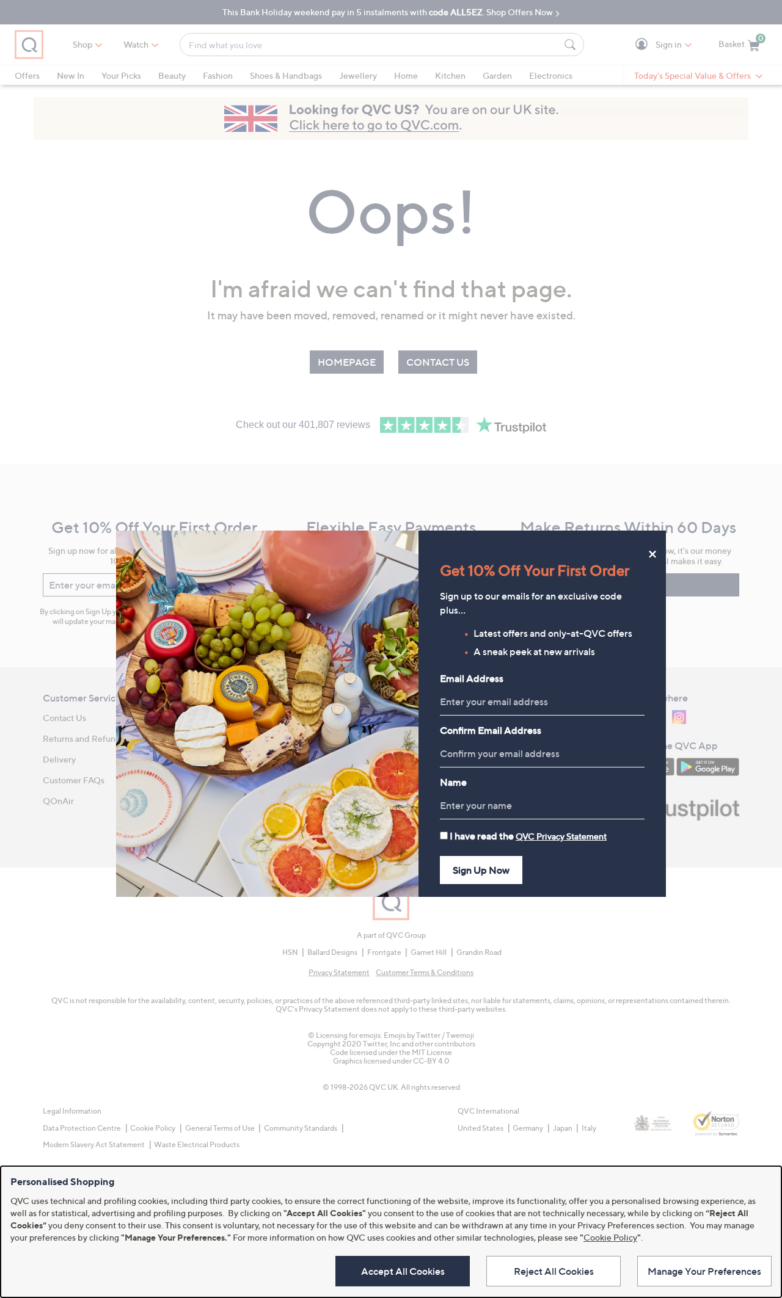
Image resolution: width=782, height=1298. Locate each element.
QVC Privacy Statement (561, 836)
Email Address (471, 678)
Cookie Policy (610, 1237)
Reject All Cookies (554, 1271)
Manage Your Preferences (704, 1271)
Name (453, 782)
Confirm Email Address (490, 730)
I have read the (528, 836)
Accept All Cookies (403, 1271)
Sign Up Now (481, 870)
